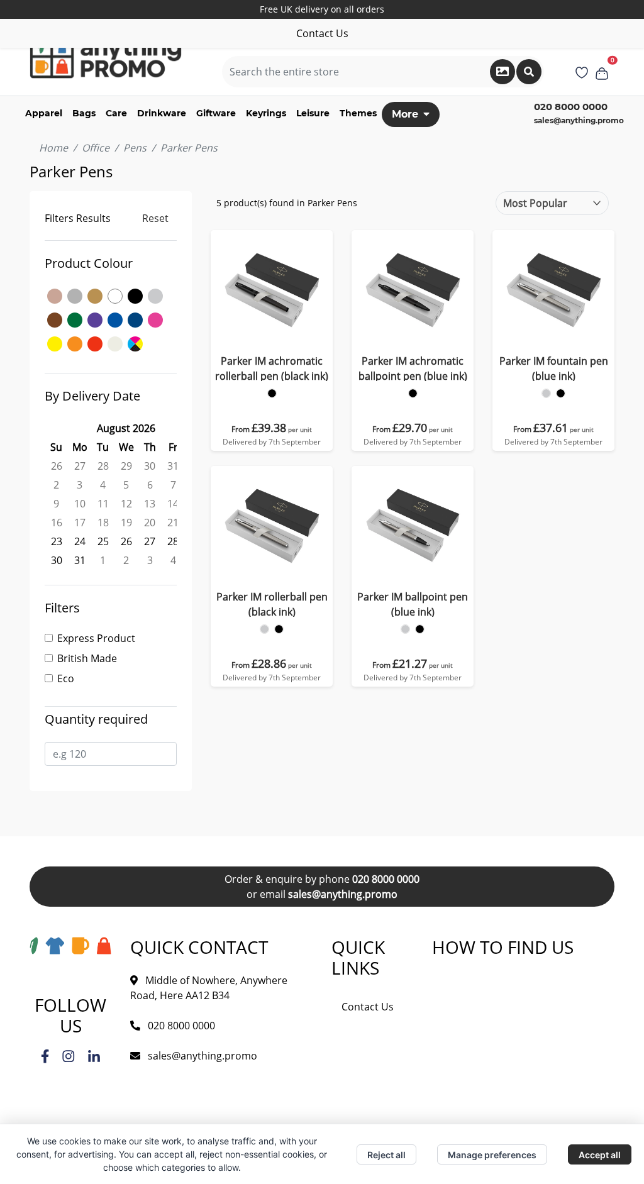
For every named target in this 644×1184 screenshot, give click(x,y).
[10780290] (272, 393)
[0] (601, 71)
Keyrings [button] (266, 113)
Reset (155, 218)
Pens (135, 148)
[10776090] (560, 393)
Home (53, 148)
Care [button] (116, 113)
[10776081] (546, 393)
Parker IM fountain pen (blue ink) (553, 368)
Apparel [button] (43, 113)
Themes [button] (358, 113)
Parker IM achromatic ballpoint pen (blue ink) (412, 368)
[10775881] (405, 629)
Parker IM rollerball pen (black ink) (272, 604)
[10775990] (279, 629)
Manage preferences (492, 1154)
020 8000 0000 (385, 879)
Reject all (386, 1154)
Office (95, 148)
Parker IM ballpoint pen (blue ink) (412, 604)
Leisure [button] (313, 113)
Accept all (600, 1154)
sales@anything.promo (579, 120)
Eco (65, 678)
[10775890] (420, 629)
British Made (87, 658)
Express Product (96, 638)
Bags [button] (84, 113)
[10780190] (413, 393)
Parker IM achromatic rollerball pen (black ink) (271, 368)
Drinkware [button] (161, 113)
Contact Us (322, 33)
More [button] (405, 114)
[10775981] (264, 629)
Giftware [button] (216, 113)
